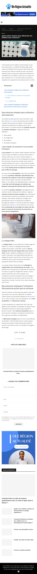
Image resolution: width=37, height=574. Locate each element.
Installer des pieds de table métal (23, 539)
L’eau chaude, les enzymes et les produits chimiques (17, 96)
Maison (11, 28)
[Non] (35, 569)
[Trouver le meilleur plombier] (7, 552)
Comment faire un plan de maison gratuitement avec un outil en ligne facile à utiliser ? (17, 501)
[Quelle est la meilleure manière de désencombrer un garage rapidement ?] (7, 511)
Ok (18, 571)
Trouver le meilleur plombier (22, 550)
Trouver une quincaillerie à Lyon (23, 529)
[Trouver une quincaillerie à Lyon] (7, 532)
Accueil (3, 28)
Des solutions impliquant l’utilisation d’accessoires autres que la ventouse (16, 105)
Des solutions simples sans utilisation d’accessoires (16, 91)
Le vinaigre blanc (11, 101)
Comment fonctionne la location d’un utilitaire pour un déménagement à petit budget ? (23, 520)
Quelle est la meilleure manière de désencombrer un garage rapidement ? (24, 510)
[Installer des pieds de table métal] (7, 542)
